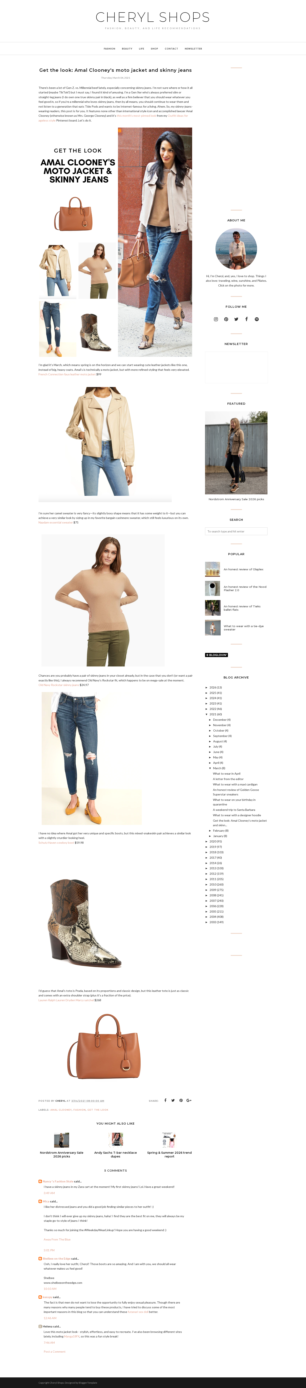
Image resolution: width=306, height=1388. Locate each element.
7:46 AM (49, 1342)
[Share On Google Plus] (189, 1100)
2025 (213, 693)
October (218, 730)
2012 (213, 873)
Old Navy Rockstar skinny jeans (59, 685)
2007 (213, 900)
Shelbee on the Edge (57, 1258)
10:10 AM (50, 1288)
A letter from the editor (228, 779)
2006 (213, 906)
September (220, 736)
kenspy (47, 1297)
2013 (213, 868)
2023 (213, 703)
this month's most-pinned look (136, 115)
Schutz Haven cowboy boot (56, 842)
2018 (213, 852)
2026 (213, 687)
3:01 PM (49, 1250)
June (216, 752)
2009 (213, 890)
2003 (213, 922)
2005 (213, 911)
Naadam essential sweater (56, 522)
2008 (213, 895)
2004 (213, 916)
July (215, 746)
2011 (213, 879)
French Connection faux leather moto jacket (67, 374)
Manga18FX (72, 1336)
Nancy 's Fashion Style (58, 1181)
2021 (213, 714)
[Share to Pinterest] (181, 1100)
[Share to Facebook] (165, 1100)
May (216, 757)
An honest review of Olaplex (243, 569)
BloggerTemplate (88, 1382)
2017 (213, 857)
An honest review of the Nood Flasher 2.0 (245, 588)
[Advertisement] (236, 139)
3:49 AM (49, 1193)
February (219, 830)
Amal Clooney (61, 1109)
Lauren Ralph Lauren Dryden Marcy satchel (67, 1000)
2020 (213, 841)
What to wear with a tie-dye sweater (244, 627)
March (217, 768)
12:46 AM (50, 1318)
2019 (213, 846)
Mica (46, 1201)
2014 (213, 863)
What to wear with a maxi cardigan (235, 784)
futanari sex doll (138, 1312)
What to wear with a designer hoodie (237, 815)
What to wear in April (226, 773)
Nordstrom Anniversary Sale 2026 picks (236, 499)
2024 (213, 698)
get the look (97, 1109)
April (216, 762)
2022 (213, 709)
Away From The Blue (57, 1239)
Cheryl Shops (153, 17)
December (220, 719)
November (220, 725)
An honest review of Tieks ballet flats (242, 608)
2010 (213, 884)
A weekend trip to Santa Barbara (234, 809)
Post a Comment (55, 1351)
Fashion (79, 1109)
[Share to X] (173, 1100)
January (218, 836)
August (218, 741)
